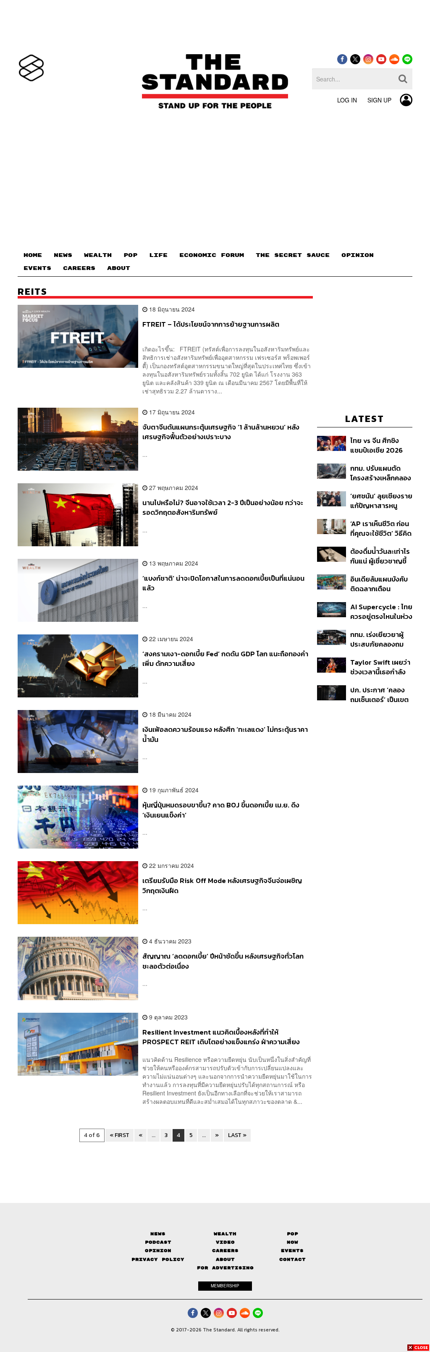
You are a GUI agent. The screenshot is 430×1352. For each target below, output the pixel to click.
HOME (33, 255)
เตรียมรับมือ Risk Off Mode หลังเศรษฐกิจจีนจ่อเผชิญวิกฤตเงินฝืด (222, 885)
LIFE (158, 255)
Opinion (158, 1250)
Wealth (225, 1233)
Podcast (158, 1242)
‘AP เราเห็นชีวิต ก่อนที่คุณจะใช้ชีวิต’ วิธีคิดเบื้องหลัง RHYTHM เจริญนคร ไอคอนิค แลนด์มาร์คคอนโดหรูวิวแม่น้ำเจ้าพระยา (381, 528)
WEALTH (98, 255)
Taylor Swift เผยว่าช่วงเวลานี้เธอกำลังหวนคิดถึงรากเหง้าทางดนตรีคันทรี (380, 667)
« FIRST (119, 1135)
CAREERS (79, 268)
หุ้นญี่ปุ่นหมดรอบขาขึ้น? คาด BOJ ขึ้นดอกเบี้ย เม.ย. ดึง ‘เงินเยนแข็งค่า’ (220, 809)
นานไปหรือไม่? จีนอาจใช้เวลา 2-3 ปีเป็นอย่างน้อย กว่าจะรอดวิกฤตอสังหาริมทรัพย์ (222, 507)
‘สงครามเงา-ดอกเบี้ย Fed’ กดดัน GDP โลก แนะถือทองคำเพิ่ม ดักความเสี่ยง (225, 658)
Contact (292, 1259)
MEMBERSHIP (225, 1286)
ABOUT (118, 268)
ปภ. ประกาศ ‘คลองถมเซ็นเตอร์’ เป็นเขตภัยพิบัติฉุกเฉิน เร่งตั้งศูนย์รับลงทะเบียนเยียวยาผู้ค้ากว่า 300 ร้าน (381, 694)
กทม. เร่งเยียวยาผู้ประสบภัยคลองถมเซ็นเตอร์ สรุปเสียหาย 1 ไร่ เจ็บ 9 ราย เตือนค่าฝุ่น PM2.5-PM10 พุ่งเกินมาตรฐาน (378, 639)
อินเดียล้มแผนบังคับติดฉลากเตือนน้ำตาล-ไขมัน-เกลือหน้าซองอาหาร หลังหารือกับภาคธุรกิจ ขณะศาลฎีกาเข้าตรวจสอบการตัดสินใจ (379, 583)
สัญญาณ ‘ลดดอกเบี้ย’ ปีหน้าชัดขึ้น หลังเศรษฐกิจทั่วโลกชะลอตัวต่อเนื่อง (223, 960)
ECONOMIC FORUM (211, 255)
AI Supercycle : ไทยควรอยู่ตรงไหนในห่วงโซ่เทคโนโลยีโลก (381, 611)
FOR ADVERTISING (225, 1268)
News (157, 1233)
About (225, 1259)
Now (292, 1242)
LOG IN (347, 100)
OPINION (357, 255)
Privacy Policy (157, 1259)
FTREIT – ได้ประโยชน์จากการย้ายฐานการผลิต (210, 325)
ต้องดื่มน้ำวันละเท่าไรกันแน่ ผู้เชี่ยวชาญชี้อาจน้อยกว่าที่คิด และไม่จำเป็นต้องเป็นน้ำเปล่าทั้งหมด (381, 556)
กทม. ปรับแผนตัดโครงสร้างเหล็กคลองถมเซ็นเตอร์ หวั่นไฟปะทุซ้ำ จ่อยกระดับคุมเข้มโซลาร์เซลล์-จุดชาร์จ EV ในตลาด (380, 473)
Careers (225, 1250)
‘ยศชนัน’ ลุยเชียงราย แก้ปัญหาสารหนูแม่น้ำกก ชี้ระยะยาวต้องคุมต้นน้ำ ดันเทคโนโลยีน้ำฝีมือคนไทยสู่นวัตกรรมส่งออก (381, 500)
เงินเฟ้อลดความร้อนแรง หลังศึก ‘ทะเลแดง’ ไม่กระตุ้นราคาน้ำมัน (225, 734)
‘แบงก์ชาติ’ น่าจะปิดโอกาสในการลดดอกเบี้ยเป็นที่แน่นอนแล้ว (223, 583)
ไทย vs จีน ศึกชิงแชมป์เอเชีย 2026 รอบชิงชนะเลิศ (376, 445)
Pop (292, 1233)
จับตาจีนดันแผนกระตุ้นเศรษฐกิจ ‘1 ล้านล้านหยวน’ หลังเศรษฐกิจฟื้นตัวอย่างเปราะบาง (220, 431)
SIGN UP (379, 100)
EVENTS (37, 268)
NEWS (63, 255)
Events (292, 1250)
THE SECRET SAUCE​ (293, 255)
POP (130, 255)
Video (225, 1242)
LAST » (237, 1135)
